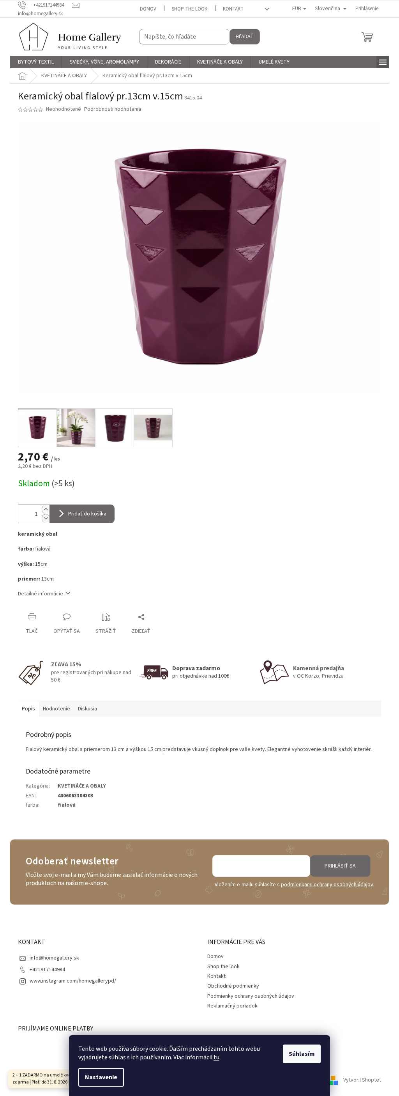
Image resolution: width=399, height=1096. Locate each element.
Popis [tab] (28, 709)
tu (216, 1057)
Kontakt (233, 8)
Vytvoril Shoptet (362, 1080)
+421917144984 (47, 970)
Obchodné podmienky (233, 986)
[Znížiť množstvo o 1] (45, 518)
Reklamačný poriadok (232, 1006)
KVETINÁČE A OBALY (82, 786)
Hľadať (245, 37)
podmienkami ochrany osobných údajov (327, 885)
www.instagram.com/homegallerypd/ (73, 981)
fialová (67, 805)
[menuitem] (36, 62)
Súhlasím (302, 1054)
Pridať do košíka (87, 514)
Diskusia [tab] (87, 709)
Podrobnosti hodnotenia (112, 109)
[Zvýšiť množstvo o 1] (45, 509)
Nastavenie (101, 1077)
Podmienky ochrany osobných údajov (250, 996)
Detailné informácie (40, 594)
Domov (148, 8)
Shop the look (189, 8)
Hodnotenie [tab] (56, 709)
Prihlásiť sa (340, 866)
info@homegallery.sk (54, 958)
